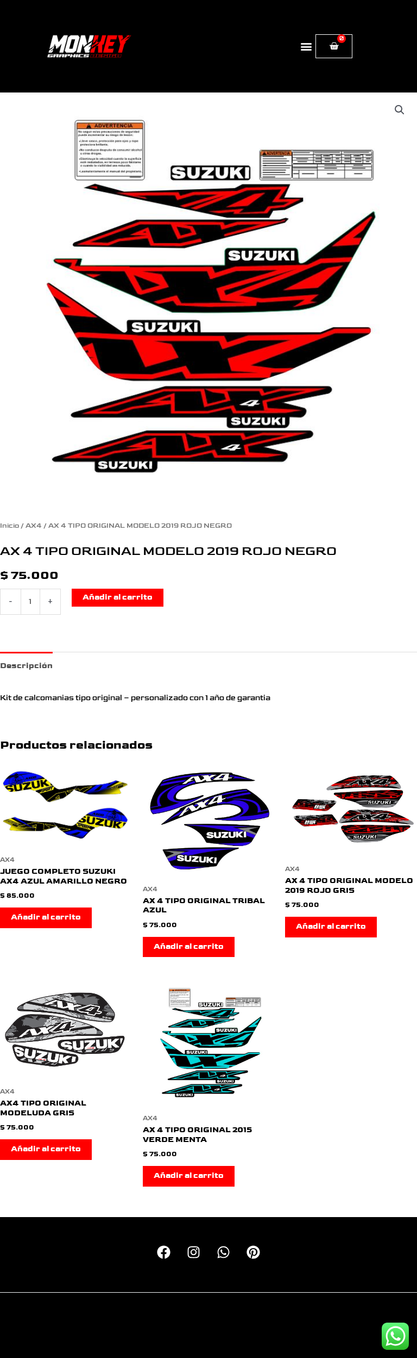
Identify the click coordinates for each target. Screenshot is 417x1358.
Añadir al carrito (118, 597)
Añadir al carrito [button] (46, 917)
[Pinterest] (253, 1252)
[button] (306, 46)
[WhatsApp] (223, 1252)
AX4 (34, 526)
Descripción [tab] (26, 666)
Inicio (9, 526)
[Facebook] (163, 1252)
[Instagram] (193, 1252)
